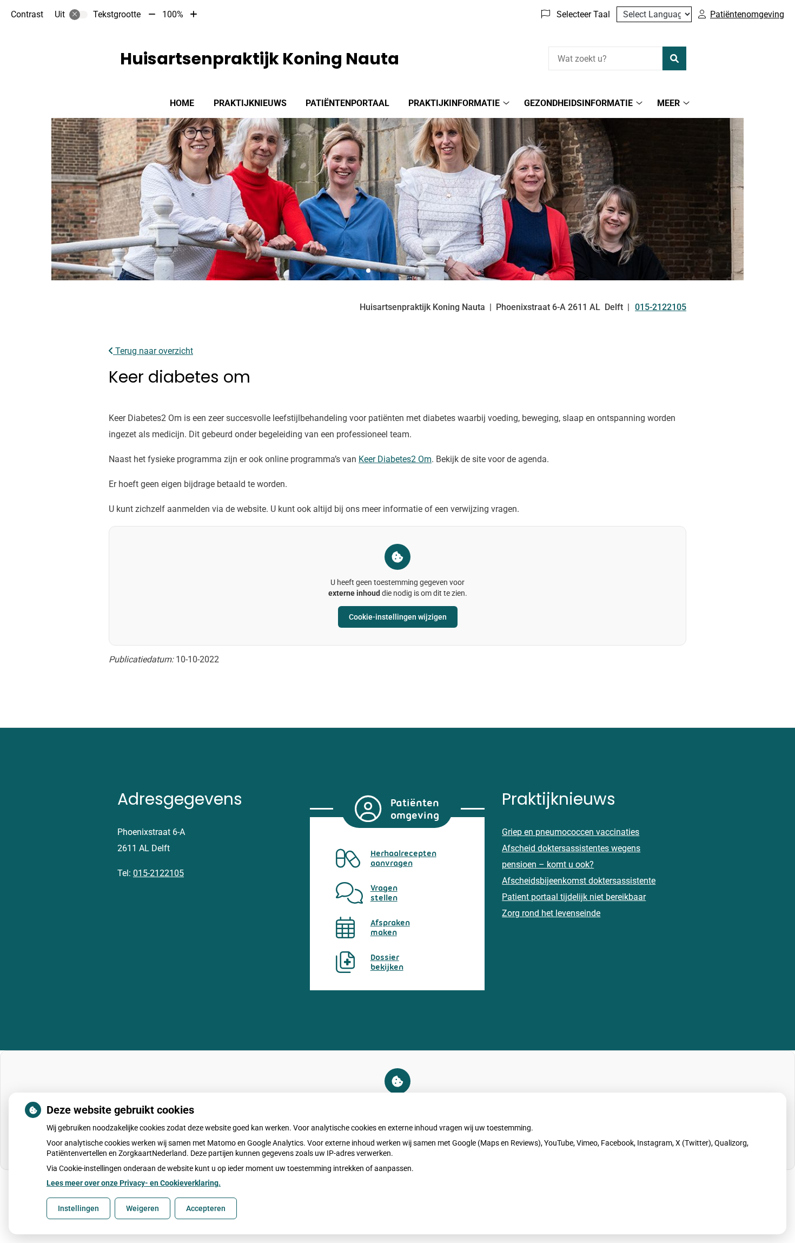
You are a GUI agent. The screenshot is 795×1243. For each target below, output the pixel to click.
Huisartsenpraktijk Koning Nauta (259, 58)
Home (182, 103)
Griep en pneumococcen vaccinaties (570, 832)
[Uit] (78, 14)
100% (172, 14)
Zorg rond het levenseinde (551, 913)
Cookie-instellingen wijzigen (398, 617)
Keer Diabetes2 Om (395, 459)
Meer (668, 103)
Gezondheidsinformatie (578, 103)
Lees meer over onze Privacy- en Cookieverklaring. (134, 1183)
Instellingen (78, 1208)
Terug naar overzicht (153, 351)
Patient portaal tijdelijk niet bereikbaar (574, 897)
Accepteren (206, 1208)
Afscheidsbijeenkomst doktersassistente (578, 881)
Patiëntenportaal (347, 103)
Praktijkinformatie (454, 103)
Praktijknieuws (250, 103)
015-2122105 (158, 873)
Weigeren (142, 1208)
